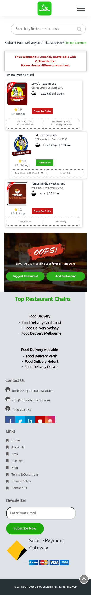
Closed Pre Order (42, 111)
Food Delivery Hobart (41, 361)
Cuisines (17, 461)
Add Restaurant (65, 276)
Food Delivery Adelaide (39, 350)
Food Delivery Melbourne (41, 333)
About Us (17, 447)
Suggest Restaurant (25, 276)
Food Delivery (39, 316)
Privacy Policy (21, 481)
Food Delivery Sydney (41, 328)
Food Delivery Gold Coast (41, 323)
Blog (14, 468)
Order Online (44, 162)
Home (15, 440)
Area (14, 454)
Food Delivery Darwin (41, 367)
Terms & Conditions (24, 474)
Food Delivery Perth (41, 356)
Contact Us (19, 488)
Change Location (75, 43)
